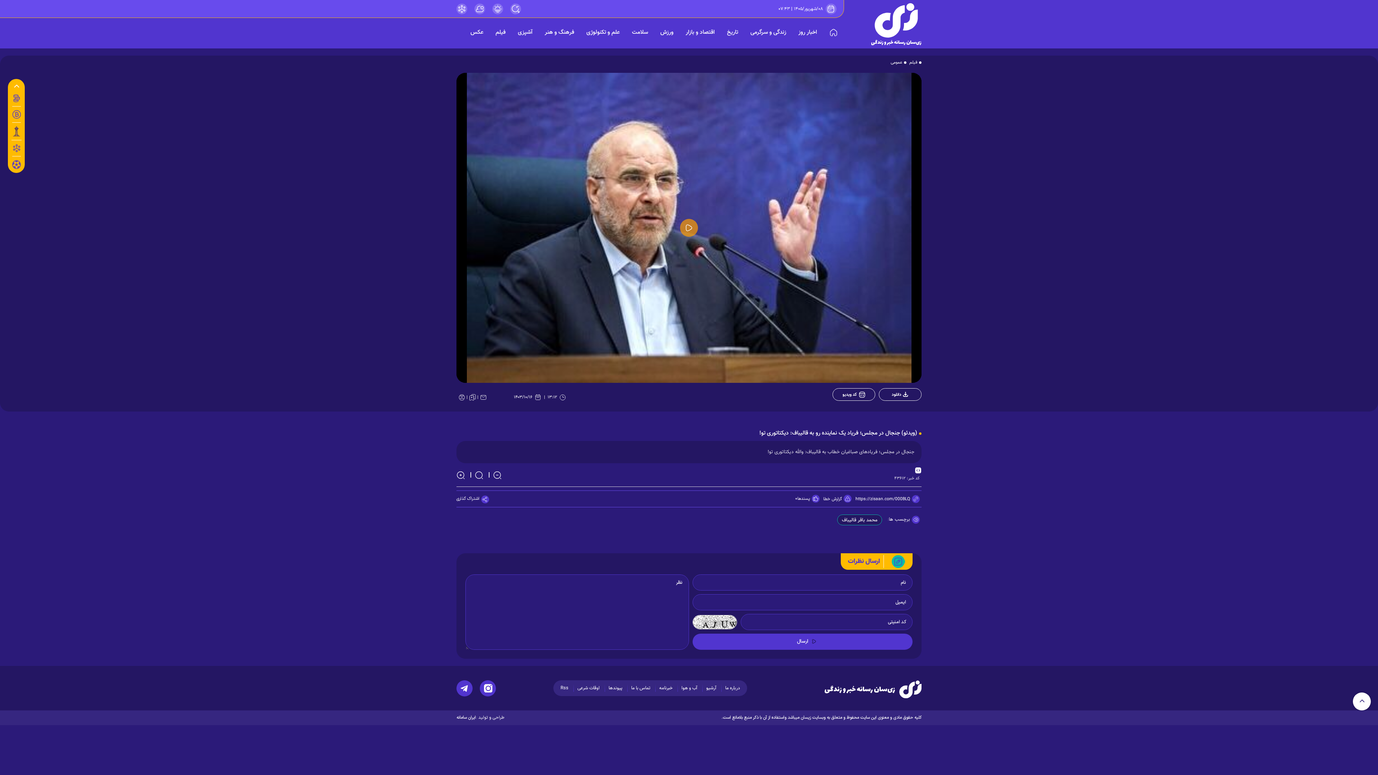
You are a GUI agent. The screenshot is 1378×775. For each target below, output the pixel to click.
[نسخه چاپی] (461, 397)
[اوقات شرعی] (497, 9)
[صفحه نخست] (834, 32)
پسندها (803, 498)
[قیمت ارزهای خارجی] (16, 114)
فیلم (501, 32)
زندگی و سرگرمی (768, 32)
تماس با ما (640, 688)
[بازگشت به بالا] (1362, 701)
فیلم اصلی (896, 413)
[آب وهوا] (479, 9)
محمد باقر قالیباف (859, 520)
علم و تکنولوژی (603, 32)
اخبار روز (807, 32)
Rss (564, 688)
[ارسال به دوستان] (483, 397)
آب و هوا (689, 688)
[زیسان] (873, 689)
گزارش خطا (832, 499)
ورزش (667, 32)
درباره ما (732, 688)
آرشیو (711, 688)
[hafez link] (462, 9)
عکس (476, 32)
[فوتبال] (16, 166)
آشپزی (525, 32)
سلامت (640, 32)
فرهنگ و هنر (559, 32)
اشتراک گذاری (467, 498)
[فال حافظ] (16, 148)
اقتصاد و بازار (700, 32)
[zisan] (896, 24)
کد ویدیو (850, 394)
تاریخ (732, 32)
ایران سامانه (466, 717)
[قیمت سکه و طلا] (16, 98)
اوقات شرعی (588, 688)
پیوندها (615, 688)
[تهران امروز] (16, 131)
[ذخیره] (472, 397)
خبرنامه (665, 688)
